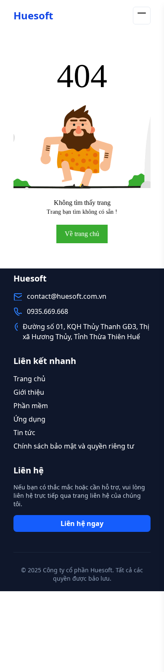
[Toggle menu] (142, 15)
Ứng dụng (29, 419)
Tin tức (24, 432)
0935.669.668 (47, 311)
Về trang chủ (82, 233)
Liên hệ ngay (82, 523)
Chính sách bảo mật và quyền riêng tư (73, 446)
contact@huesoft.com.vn (66, 296)
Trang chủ (29, 378)
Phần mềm (30, 405)
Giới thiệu (28, 392)
